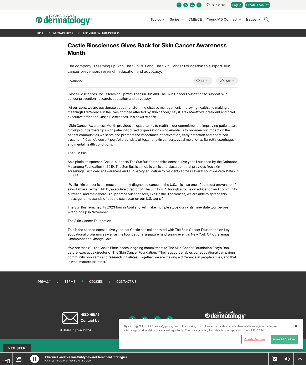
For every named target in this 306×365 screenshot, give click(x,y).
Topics (156, 19)
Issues (251, 19)
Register (16, 348)
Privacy (44, 282)
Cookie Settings (254, 339)
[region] (211, 334)
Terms (70, 282)
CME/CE (195, 19)
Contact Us (126, 282)
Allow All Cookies (284, 339)
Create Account (257, 5)
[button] (34, 358)
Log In (236, 5)
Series (175, 19)
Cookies (96, 282)
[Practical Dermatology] (64, 19)
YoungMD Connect (222, 19)
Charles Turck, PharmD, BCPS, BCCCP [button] (68, 360)
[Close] (296, 325)
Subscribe (219, 5)
